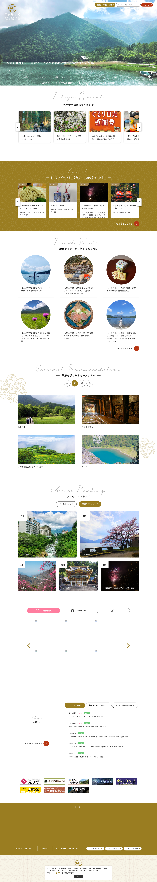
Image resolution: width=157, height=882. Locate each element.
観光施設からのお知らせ (98, 705)
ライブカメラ (133, 848)
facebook (81, 610)
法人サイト (95, 848)
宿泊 (115, 77)
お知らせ (45, 83)
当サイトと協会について (24, 848)
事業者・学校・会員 (104, 5)
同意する (78, 877)
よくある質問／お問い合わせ (67, 848)
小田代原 (21, 427)
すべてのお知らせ (75, 705)
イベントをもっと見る (122, 223)
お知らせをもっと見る (33, 743)
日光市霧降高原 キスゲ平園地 (30, 466)
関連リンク (45, 848)
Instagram (47, 610)
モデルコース (41, 77)
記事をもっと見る (124, 348)
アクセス (129, 77)
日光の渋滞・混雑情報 (106, 83)
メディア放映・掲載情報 (125, 705)
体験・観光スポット (62, 77)
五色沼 (84, 466)
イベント (81, 77)
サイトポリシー (56, 873)
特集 (26, 77)
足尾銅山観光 (87, 427)
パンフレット (114, 848)
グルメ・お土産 (100, 77)
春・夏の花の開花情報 (64, 83)
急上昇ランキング (66, 504)
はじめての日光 (85, 83)
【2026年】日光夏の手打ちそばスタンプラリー (31, 207)
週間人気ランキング (90, 504)
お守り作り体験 (57, 205)
